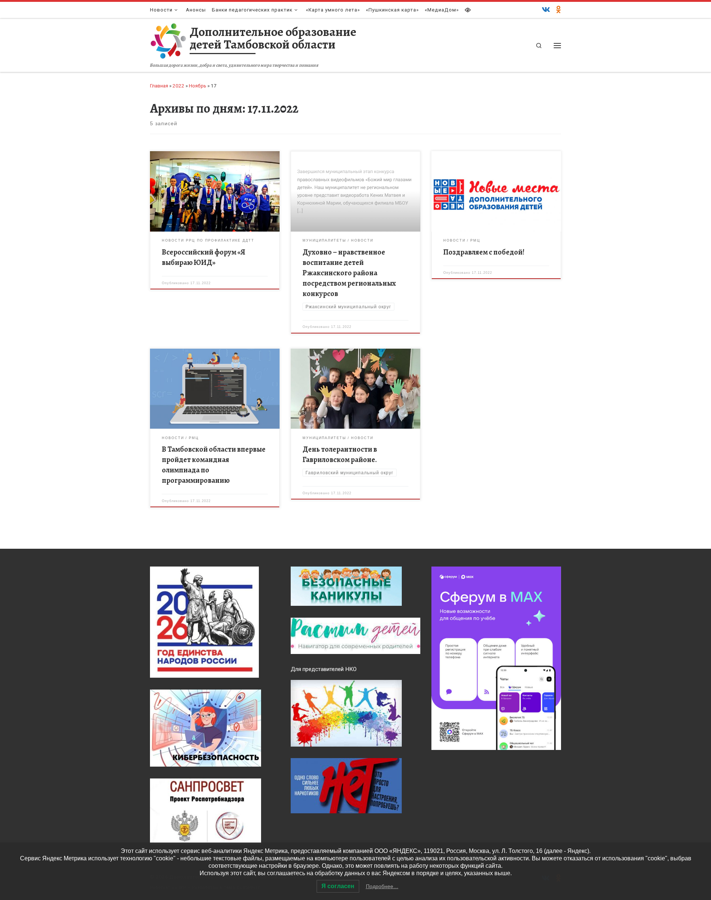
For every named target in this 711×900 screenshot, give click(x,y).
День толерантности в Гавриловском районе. (340, 454)
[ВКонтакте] (546, 10)
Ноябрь (197, 86)
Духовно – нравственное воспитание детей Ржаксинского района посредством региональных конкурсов (349, 273)
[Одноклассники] (558, 10)
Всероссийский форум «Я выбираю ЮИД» (203, 257)
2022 (178, 86)
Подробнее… (382, 886)
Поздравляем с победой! (483, 252)
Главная (159, 86)
